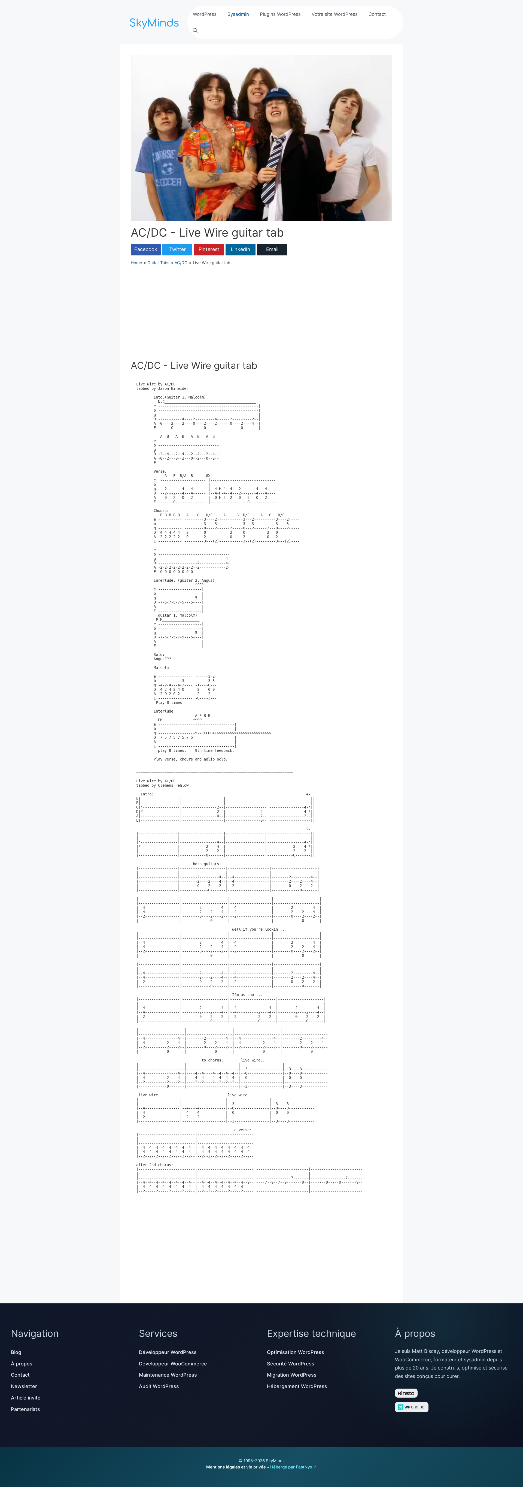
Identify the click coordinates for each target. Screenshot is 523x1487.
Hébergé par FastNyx (291, 1467)
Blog (16, 1352)
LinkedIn (240, 249)
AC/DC (181, 262)
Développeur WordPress (168, 1352)
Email (272, 249)
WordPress (205, 14)
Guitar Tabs (158, 262)
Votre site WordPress (335, 14)
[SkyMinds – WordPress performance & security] (155, 22)
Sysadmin (238, 14)
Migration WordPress (292, 1375)
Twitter (177, 249)
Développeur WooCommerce (173, 1364)
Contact (377, 14)
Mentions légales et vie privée (236, 1467)
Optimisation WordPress (295, 1352)
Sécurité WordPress (290, 1364)
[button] (195, 30)
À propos (21, 1364)
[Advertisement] (261, 313)
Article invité (26, 1398)
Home (136, 262)
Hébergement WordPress (297, 1386)
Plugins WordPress (280, 14)
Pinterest (209, 249)
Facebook (145, 249)
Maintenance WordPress (168, 1375)
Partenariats (25, 1409)
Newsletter (24, 1386)
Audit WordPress (159, 1386)
